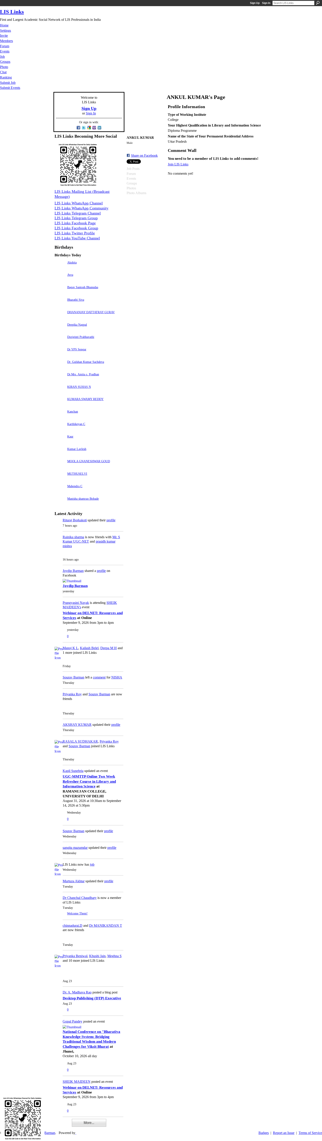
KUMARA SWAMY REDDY (85, 399)
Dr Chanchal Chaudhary (80, 898)
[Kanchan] (60, 418)
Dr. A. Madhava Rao (77, 992)
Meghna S (114, 956)
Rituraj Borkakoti (75, 520)
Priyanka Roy (72, 694)
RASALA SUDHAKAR (80, 741)
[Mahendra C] (60, 492)
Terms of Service (310, 1133)
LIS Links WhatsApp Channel (79, 203)
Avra (70, 274)
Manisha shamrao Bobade (83, 498)
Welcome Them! (77, 913)
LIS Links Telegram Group (76, 218)
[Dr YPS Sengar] (60, 355)
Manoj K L (70, 648)
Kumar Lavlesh (76, 449)
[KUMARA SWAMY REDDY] (60, 405)
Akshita (72, 262)
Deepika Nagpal (77, 324)
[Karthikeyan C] (60, 430)
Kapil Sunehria (73, 771)
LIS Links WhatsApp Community (81, 208)
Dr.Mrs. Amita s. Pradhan (83, 374)
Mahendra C (74, 486)
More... (89, 1123)
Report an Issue (283, 1133)
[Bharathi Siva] (60, 306)
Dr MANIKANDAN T (105, 925)
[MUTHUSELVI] (60, 480)
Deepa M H (108, 648)
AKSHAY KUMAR (77, 724)
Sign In (266, 3)
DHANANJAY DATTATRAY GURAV (91, 312)
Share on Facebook (144, 155)
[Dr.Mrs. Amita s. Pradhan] (60, 380)
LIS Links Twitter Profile (75, 233)
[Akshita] (60, 269)
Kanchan (72, 411)
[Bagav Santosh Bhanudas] (60, 293)
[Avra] (60, 281)
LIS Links (12, 12)
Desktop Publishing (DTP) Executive (92, 998)
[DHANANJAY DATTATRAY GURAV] (60, 318)
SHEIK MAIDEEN (76, 1081)
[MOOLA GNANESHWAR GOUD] (60, 467)
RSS (57, 1126)
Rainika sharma (73, 537)
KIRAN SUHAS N (79, 387)
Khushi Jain (97, 956)
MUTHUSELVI (77, 473)
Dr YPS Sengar (76, 349)
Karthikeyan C (76, 424)
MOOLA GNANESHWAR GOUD (88, 461)
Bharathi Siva (75, 299)
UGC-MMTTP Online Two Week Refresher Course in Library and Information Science (89, 781)
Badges (263, 1133)
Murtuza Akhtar (74, 881)
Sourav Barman (73, 677)
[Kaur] (60, 443)
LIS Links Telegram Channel (78, 213)
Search (318, 3)
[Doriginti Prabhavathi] (60, 343)
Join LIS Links (178, 164)
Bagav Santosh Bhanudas (82, 287)
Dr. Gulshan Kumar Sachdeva (85, 362)
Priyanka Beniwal (75, 956)
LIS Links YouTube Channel (77, 238)
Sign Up (255, 3)
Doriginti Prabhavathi (80, 337)
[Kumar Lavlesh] (60, 455)
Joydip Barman (73, 571)
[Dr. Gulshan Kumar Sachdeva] (60, 368)
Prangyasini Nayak (76, 603)
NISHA (116, 677)
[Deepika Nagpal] (60, 331)
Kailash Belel (89, 648)
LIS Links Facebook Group (76, 228)
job (92, 864)
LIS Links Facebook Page (75, 223)
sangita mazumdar (75, 847)
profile (110, 520)
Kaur (70, 436)
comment (99, 677)
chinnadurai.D (72, 925)
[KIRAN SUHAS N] (60, 393)
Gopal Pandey (72, 1021)
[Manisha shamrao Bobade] (60, 505)
